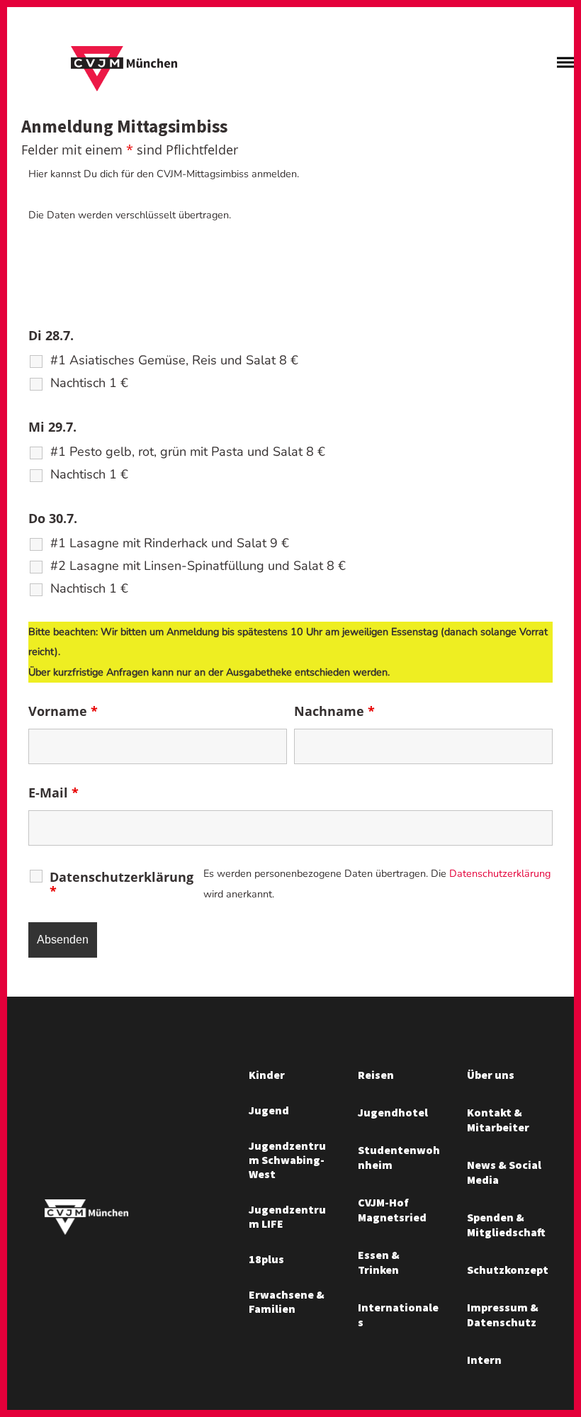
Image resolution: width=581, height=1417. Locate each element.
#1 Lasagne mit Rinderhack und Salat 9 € (169, 543)
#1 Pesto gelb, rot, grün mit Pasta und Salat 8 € (187, 451)
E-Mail (53, 792)
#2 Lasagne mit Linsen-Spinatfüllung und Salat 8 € (198, 566)
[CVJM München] (124, 69)
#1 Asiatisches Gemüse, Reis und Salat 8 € (174, 360)
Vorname (63, 710)
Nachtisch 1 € (89, 383)
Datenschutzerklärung (121, 884)
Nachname (334, 710)
